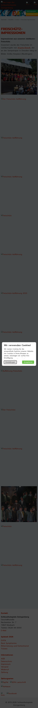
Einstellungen (10, 362)
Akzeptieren (28, 362)
